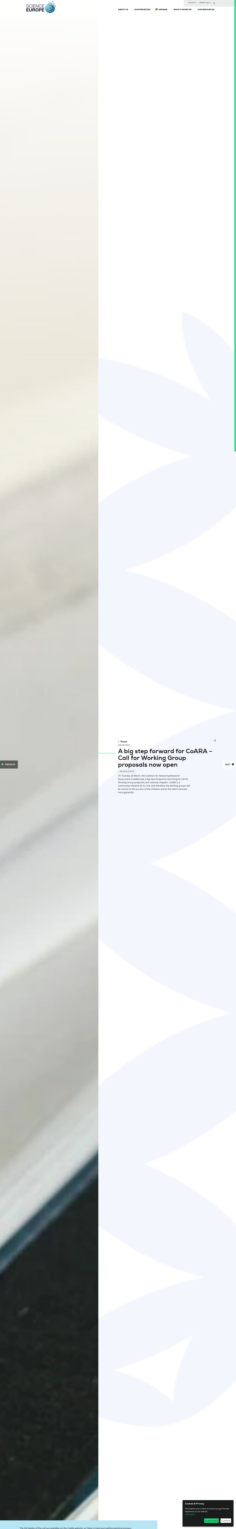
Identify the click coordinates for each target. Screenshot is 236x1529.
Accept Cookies (211, 1520)
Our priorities (142, 9)
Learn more (190, 1514)
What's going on (183, 9)
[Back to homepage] (41, 7)
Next (227, 764)
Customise (225, 1520)
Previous (10, 764)
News (123, 741)
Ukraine (162, 9)
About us (123, 9)
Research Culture (127, 771)
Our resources (206, 9)
